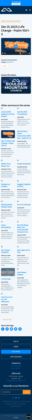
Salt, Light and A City (23, 251)
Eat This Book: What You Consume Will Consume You (22, 228)
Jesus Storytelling (6, 226)
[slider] (11, 53)
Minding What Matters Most (6, 205)
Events (16, 347)
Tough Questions (24, 163)
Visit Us (16, 341)
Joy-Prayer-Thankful (6, 251)
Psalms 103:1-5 (10, 62)
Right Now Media (16, 357)
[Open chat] (28, 416)
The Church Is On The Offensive (6, 299)
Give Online (16, 352)
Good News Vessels (21, 273)
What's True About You (6, 164)
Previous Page (7, 320)
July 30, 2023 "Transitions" (22, 112)
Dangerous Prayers (5, 185)
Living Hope (6, 278)
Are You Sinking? (24, 204)
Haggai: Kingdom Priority (24, 185)
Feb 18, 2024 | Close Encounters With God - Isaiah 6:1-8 (24, 134)
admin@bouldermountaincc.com (16, 381)
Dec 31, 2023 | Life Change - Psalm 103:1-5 (8, 143)
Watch (5, 66)
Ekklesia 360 (16, 417)
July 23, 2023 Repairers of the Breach (7, 114)
